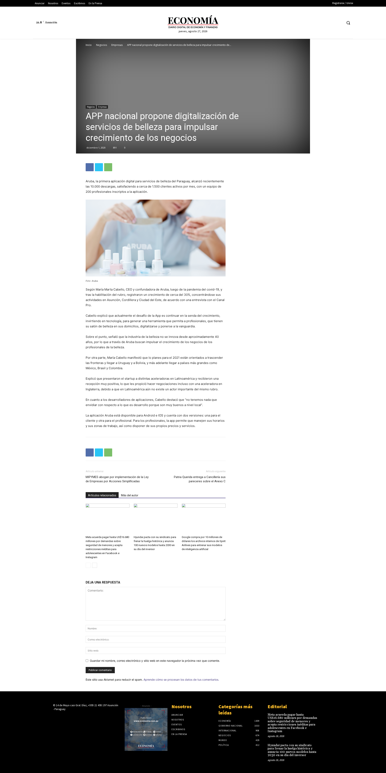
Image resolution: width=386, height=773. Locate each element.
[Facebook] (309, 23)
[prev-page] (88, 565)
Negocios (101, 45)
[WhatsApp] (108, 167)
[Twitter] (332, 23)
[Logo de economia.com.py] (193, 22)
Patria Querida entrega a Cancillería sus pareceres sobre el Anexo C (200, 479)
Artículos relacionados (102, 495)
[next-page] (94, 565)
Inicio (89, 45)
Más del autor (129, 495)
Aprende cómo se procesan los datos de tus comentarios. (181, 679)
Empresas (117, 45)
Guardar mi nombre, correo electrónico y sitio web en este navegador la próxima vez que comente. (155, 660)
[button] (348, 23)
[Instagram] (317, 23)
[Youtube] (339, 23)
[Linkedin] (324, 23)
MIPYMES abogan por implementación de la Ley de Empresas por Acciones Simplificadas (117, 479)
